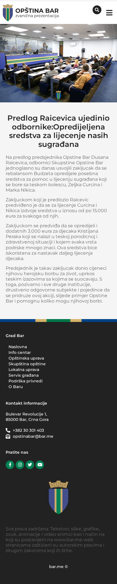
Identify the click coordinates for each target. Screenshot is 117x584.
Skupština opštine (27, 363)
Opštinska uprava (26, 358)
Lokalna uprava (24, 369)
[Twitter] (30, 465)
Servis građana (24, 375)
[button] (109, 13)
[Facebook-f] (10, 465)
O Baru (16, 386)
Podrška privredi (26, 381)
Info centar (20, 352)
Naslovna (18, 346)
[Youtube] (39, 465)
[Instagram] (20, 465)
